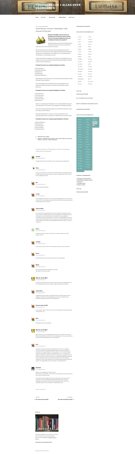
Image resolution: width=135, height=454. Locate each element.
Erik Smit (38, 367)
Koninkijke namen (81, 183)
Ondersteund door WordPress (42, 450)
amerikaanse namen (49, 138)
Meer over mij (52, 437)
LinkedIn (47, 442)
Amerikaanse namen (43, 136)
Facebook (37, 442)
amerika (40, 138)
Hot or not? (79, 181)
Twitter (50, 442)
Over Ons (43, 17)
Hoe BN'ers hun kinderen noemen (84, 180)
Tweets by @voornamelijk (82, 94)
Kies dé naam (52, 17)
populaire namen (60, 138)
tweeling (44, 139)
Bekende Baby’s (62, 17)
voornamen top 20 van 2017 (95, 124)
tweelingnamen (52, 139)
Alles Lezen (71, 17)
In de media (42, 442)
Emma (46, 26)
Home (37, 17)
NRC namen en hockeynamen (84, 178)
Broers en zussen (81, 184)
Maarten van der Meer (42, 278)
